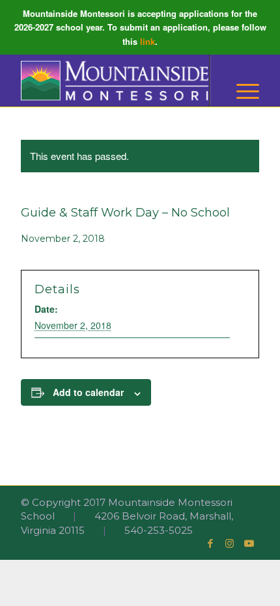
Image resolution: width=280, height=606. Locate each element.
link (147, 41)
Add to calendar (88, 392)
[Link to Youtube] (249, 543)
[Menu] (241, 91)
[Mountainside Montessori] (116, 81)
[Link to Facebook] (210, 543)
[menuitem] (241, 91)
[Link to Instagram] (230, 543)
